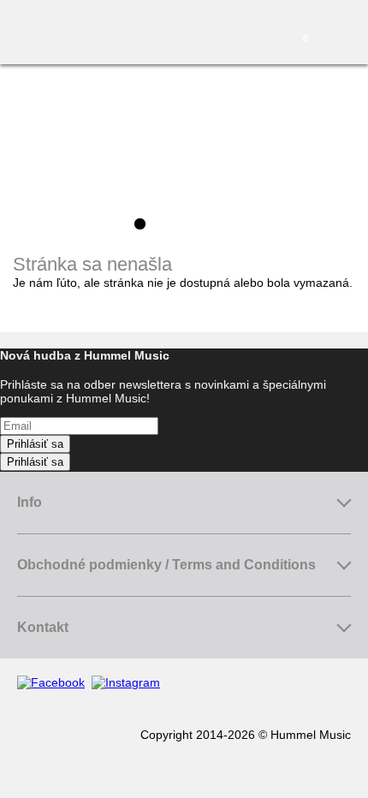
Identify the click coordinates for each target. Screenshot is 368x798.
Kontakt (42, 627)
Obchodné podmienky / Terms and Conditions (166, 564)
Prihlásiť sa (35, 444)
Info (29, 502)
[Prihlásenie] (249, 34)
